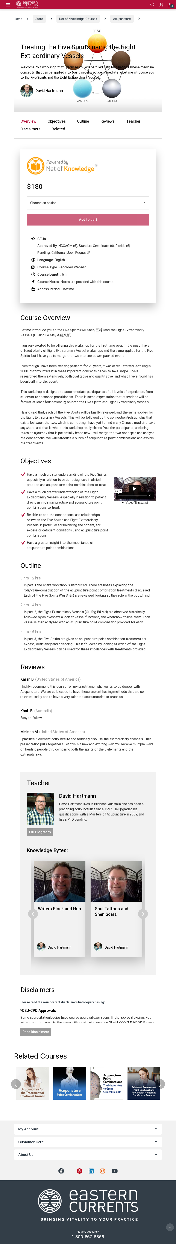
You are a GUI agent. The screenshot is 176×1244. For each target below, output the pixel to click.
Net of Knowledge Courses (78, 19)
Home (18, 19)
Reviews (107, 121)
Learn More (32, 1083)
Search (152, 4)
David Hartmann (49, 90)
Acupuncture (122, 19)
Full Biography (40, 832)
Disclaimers (30, 129)
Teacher (133, 121)
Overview (28, 121)
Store (39, 19)
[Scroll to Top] (170, 1227)
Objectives (57, 121)
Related (58, 129)
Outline (83, 121)
